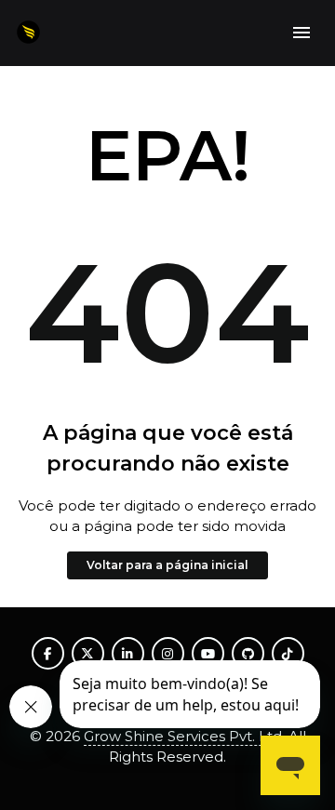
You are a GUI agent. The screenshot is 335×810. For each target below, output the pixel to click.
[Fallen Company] (28, 33)
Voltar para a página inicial (167, 565)
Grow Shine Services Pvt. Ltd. (184, 736)
